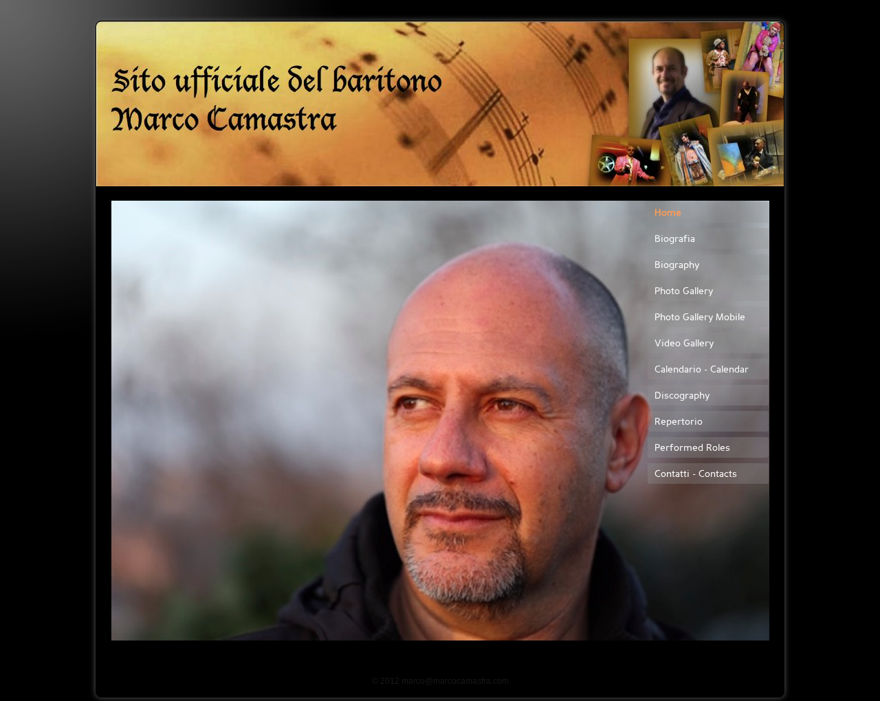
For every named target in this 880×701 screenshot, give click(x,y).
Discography (682, 396)
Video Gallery (684, 344)
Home (667, 213)
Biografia (674, 239)
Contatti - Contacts (695, 474)
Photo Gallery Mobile (699, 317)
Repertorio (678, 422)
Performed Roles (692, 448)
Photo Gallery (683, 291)
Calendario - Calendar (701, 370)
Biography (676, 265)
